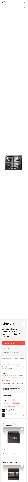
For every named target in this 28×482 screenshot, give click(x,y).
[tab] (3, 403)
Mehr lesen (5, 380)
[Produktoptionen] (22, 429)
